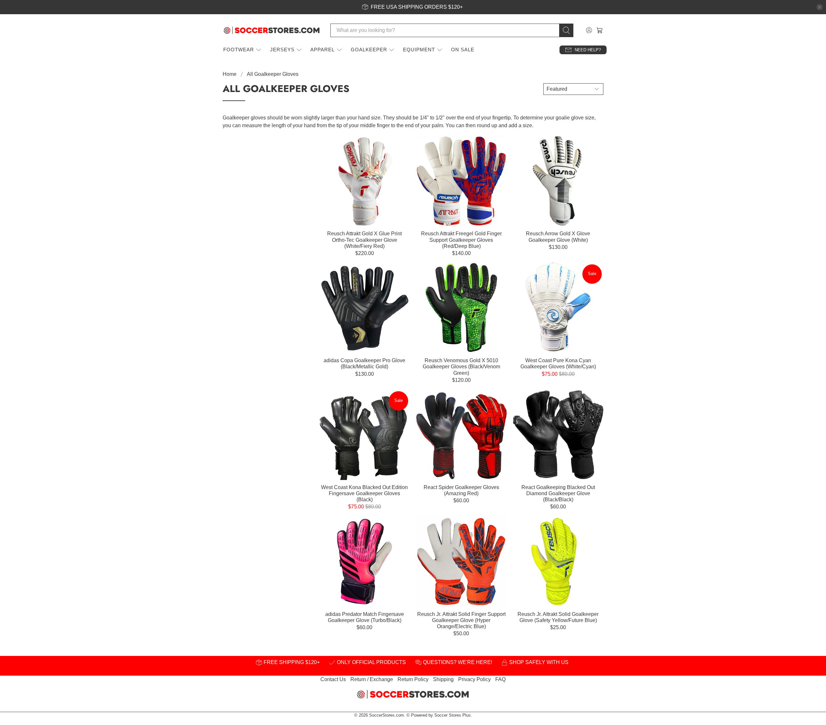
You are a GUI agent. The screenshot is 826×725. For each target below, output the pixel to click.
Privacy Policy (474, 679)
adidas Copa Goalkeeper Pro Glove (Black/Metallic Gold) (364, 363)
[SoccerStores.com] (271, 30)
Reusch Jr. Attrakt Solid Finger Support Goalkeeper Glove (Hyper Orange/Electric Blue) (461, 620)
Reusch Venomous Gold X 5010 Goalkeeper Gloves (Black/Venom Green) (461, 366)
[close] (819, 7)
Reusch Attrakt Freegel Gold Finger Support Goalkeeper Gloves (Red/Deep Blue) (461, 240)
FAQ (500, 679)
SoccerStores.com (386, 715)
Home (230, 74)
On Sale (462, 49)
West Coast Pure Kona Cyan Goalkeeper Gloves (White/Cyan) (558, 363)
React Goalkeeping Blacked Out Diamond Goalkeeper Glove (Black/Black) (558, 493)
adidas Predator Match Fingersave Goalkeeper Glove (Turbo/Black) (364, 617)
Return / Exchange (371, 679)
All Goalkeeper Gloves (272, 74)
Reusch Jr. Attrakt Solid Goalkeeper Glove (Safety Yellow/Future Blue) (558, 617)
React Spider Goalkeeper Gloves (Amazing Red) (461, 490)
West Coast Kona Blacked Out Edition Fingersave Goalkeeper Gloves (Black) (364, 493)
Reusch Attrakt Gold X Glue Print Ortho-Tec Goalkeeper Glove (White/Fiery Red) (364, 240)
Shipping (443, 679)
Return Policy (413, 679)
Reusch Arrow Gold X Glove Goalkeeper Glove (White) (558, 236)
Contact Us (333, 679)
